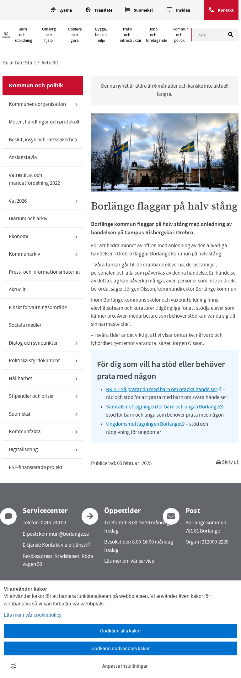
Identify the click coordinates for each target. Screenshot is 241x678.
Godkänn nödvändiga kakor (120, 648)
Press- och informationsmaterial (44, 272)
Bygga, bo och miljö (101, 35)
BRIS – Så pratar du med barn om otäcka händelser (164, 389)
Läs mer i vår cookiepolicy (33, 615)
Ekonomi (18, 236)
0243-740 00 (53, 522)
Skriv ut (229, 462)
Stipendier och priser (31, 396)
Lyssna (65, 10)
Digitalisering (23, 449)
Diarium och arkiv (28, 218)
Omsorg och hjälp (49, 35)
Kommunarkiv (24, 254)
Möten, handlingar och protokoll (44, 121)
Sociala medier (25, 325)
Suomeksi (143, 10)
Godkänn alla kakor (120, 631)
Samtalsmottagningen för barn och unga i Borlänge (165, 406)
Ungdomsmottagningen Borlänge (145, 424)
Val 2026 (18, 201)
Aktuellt (49, 62)
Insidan (183, 10)
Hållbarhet (20, 378)
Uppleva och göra (75, 35)
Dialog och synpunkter (33, 343)
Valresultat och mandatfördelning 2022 (34, 179)
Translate (103, 10)
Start (30, 62)
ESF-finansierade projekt (35, 467)
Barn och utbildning (23, 35)
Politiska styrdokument (34, 360)
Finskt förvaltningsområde (38, 307)
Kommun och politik (181, 35)
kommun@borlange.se (64, 534)
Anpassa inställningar (125, 666)
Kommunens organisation (37, 104)
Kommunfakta (25, 431)
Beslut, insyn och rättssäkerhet (42, 139)
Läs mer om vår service (129, 561)
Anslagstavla (23, 157)
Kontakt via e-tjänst (66, 545)
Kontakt (225, 10)
